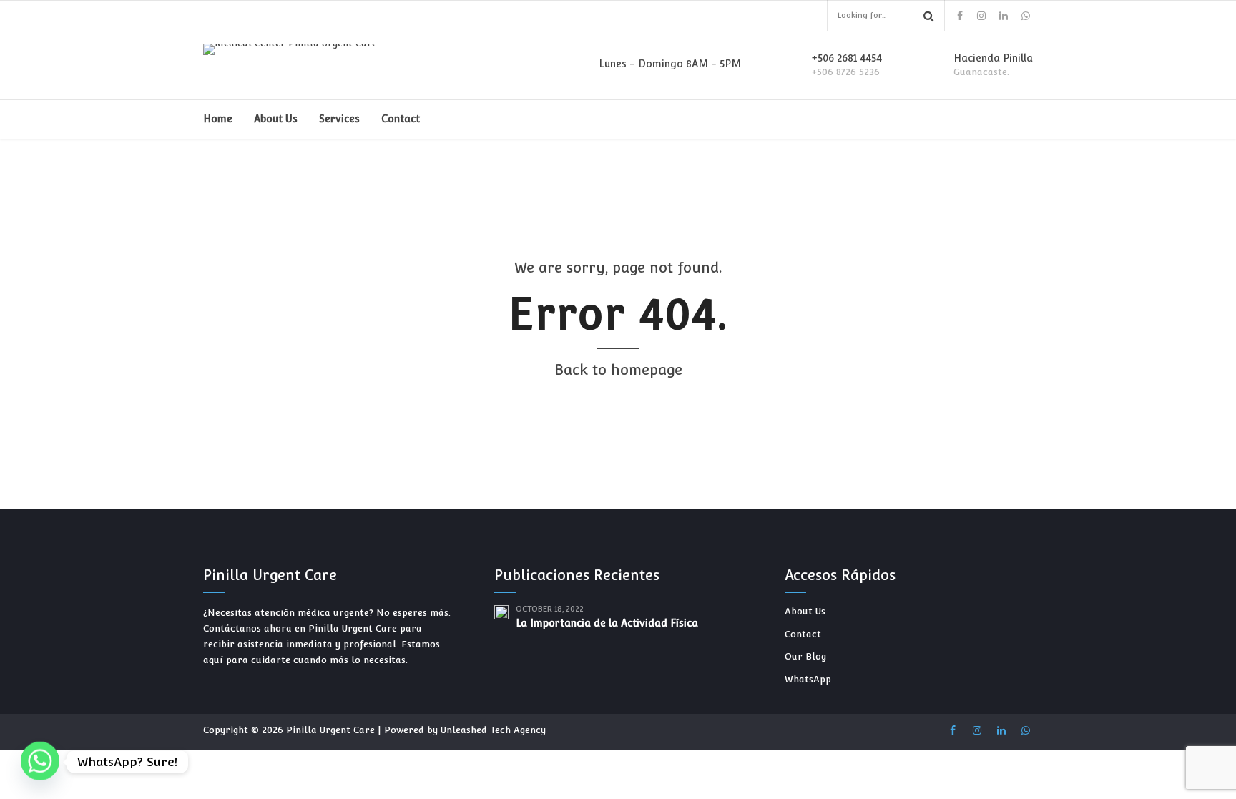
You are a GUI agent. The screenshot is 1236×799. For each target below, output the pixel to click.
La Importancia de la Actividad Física (607, 623)
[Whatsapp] (40, 761)
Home (217, 118)
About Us (276, 118)
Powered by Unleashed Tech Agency (465, 730)
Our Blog (805, 656)
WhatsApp (808, 679)
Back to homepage (618, 369)
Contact (400, 118)
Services (339, 118)
